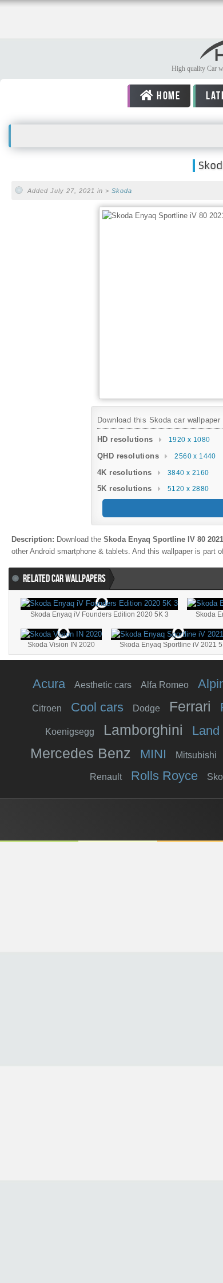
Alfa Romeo (165, 685)
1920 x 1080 (189, 440)
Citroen (47, 708)
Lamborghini (143, 730)
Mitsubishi (196, 755)
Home (167, 96)
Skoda (122, 190)
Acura (49, 684)
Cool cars (97, 707)
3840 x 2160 (188, 473)
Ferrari (190, 706)
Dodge (146, 708)
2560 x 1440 (195, 456)
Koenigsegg (69, 732)
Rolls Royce (164, 776)
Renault (106, 777)
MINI (153, 754)
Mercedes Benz (80, 753)
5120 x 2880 (188, 489)
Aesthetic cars (103, 685)
